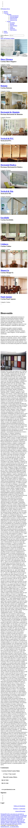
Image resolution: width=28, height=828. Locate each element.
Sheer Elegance (13, 25)
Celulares (4, 244)
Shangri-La (12, 28)
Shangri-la (5, 270)
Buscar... (7, 35)
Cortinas (9, 21)
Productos (6, 13)
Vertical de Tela (13, 20)
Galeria (5, 31)
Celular (11, 27)
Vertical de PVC (13, 18)
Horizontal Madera (14, 17)
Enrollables (12, 22)
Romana (4, 86)
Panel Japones (13, 29)
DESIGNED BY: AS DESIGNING (10, 826)
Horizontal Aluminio (14, 15)
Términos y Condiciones (19, 808)
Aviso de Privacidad (20, 811)
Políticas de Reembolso (19, 806)
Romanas (12, 24)
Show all (3, 38)
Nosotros (6, 11)
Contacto (6, 32)
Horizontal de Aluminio (10, 112)
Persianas (9, 14)
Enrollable (5, 218)
